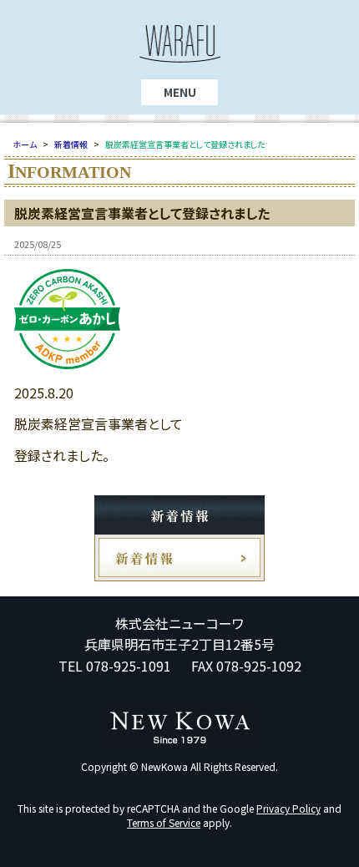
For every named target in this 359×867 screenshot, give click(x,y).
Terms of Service (163, 822)
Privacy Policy (288, 808)
